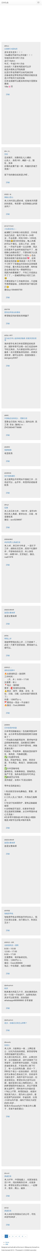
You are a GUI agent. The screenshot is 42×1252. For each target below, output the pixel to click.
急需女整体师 (9, 612)
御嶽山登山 (8, 197)
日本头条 (4, 2)
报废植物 (7, 449)
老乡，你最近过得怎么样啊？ (15, 1023)
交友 (6, 154)
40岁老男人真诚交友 (12, 542)
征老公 (7, 1045)
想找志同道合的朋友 (12, 312)
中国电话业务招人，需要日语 (15, 418)
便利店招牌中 (9, 670)
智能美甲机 (8, 913)
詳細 (8, 94)
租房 (6, 988)
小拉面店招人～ (10, 229)
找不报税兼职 (9, 476)
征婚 (6, 507)
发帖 (6, 1244)
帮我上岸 (7, 638)
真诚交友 (7, 1176)
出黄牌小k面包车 (11, 48)
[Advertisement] (21, 21)
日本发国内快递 (10, 727)
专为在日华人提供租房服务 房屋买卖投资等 (20, 339)
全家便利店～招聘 (11, 945)
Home (7, 1242)
